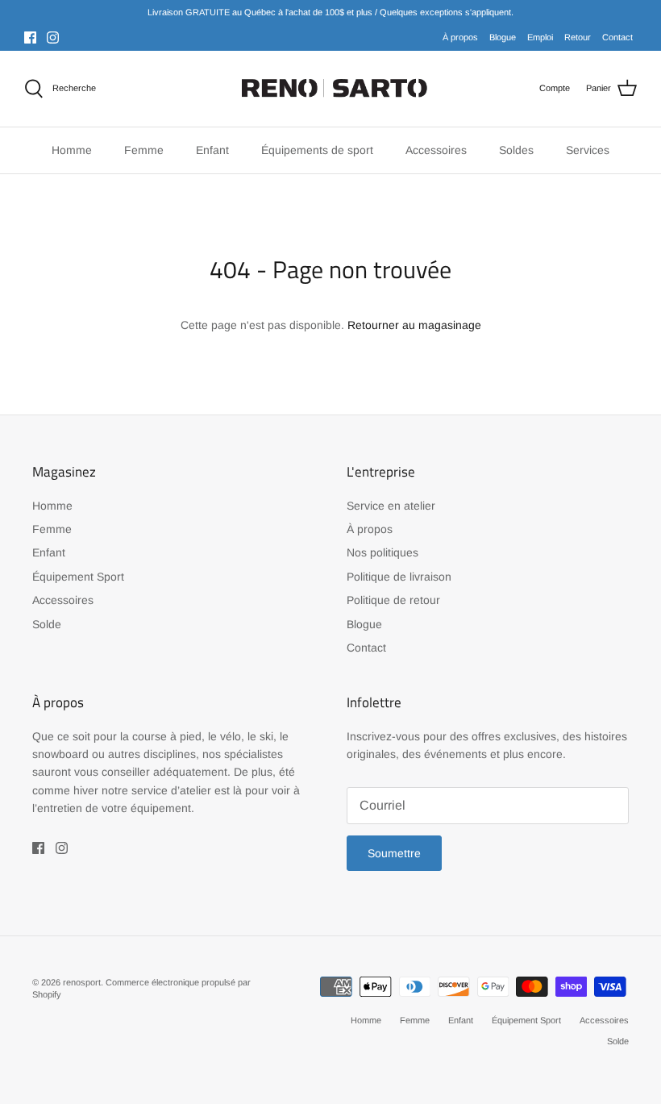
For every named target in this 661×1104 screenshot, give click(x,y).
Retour (577, 37)
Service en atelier (391, 505)
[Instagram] (53, 37)
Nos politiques (382, 552)
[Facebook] (30, 37)
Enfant (48, 552)
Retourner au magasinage (414, 325)
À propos (460, 37)
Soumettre (394, 853)
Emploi (540, 37)
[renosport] (331, 88)
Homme (52, 505)
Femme (52, 529)
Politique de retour (393, 600)
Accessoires (63, 600)
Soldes (516, 150)
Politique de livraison (399, 576)
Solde (46, 624)
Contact (617, 37)
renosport (82, 982)
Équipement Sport (78, 576)
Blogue (502, 37)
